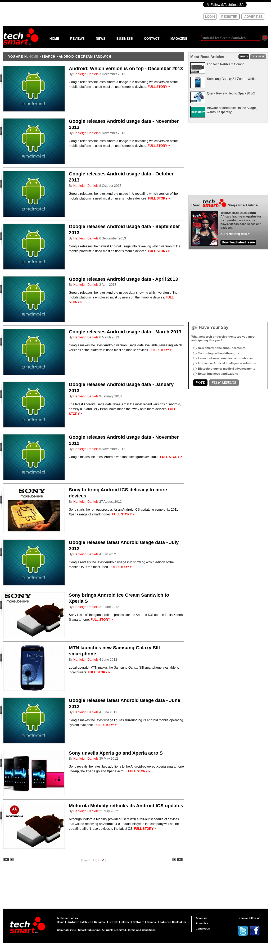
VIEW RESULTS (224, 382)
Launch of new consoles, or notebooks (225, 358)
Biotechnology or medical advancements (226, 368)
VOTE (200, 382)
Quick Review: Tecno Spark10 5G (231, 93)
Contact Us (179, 922)
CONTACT (151, 38)
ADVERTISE (253, 17)
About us (201, 918)
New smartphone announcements (221, 348)
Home (60, 922)
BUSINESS (124, 38)
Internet (125, 922)
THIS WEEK (258, 56)
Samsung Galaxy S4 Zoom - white (231, 79)
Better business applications (218, 373)
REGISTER (229, 17)
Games (151, 922)
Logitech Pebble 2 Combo (226, 64)
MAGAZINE (178, 38)
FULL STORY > (159, 87)
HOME (54, 38)
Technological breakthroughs (218, 353)
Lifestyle (112, 922)
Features (164, 922)
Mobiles (87, 922)
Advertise (202, 923)
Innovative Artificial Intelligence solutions (227, 363)
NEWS (100, 38)
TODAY (244, 56)
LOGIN (210, 17)
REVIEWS (77, 38)
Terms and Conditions (142, 929)
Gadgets (99, 922)
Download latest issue (238, 242)
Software (138, 922)
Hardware (73, 922)
